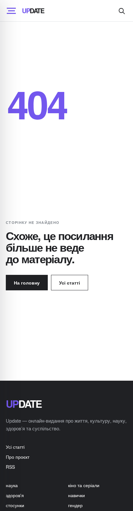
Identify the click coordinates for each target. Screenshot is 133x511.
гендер (75, 505)
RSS (10, 467)
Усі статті (69, 282)
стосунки (15, 505)
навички (76, 495)
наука (12, 485)
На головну (27, 282)
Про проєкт (17, 457)
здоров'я (15, 495)
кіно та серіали (83, 485)
